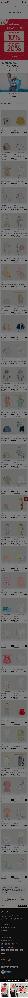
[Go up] (26, 980)
